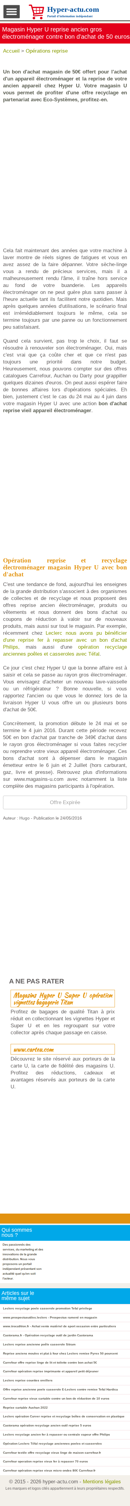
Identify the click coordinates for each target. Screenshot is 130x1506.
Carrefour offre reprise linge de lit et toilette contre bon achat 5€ (50, 1362)
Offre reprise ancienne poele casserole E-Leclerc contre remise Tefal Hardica (60, 1389)
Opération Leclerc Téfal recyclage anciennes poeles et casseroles (52, 1443)
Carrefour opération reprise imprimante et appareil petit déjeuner (51, 1371)
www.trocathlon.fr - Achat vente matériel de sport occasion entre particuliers (59, 1326)
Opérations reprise (47, 51)
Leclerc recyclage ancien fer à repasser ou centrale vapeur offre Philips (56, 1434)
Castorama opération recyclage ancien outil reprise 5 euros (47, 1425)
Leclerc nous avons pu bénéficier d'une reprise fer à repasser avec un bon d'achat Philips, (65, 640)
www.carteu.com (33, 1049)
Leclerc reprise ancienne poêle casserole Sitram (39, 1344)
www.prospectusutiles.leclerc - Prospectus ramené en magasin (50, 1317)
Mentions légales (102, 1482)
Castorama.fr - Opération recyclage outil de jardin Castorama (48, 1335)
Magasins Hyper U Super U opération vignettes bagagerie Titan (62, 998)
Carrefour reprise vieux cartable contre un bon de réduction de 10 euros (56, 1398)
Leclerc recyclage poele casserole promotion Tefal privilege (47, 1308)
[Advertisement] (65, 175)
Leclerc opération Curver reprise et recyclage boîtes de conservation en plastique (64, 1416)
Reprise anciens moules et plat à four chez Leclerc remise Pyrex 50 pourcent (60, 1353)
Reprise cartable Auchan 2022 (25, 1407)
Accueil (11, 51)
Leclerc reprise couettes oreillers (28, 1380)
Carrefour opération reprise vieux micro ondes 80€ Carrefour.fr (49, 1470)
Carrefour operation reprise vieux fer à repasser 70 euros (45, 1461)
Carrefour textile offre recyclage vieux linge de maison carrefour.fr (52, 1452)
